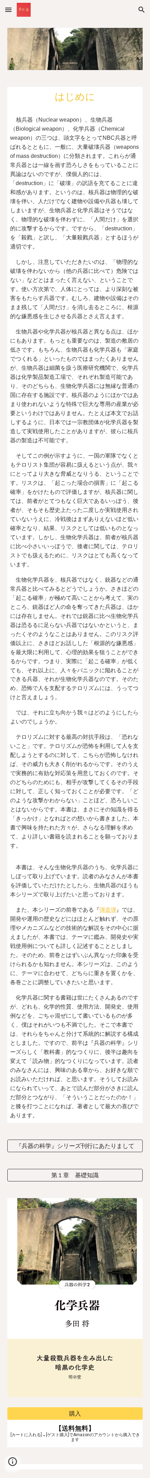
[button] (8, 9)
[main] (75, 605)
